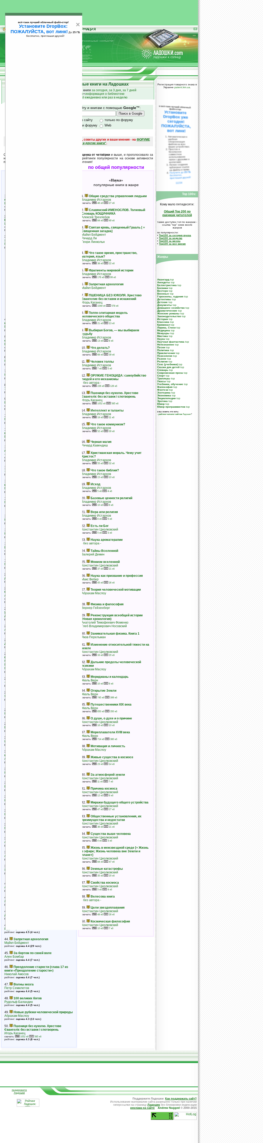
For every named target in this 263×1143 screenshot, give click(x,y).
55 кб (100, 463)
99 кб (112, 277)
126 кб (113, 386)
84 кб (100, 220)
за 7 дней (129, 90)
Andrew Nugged (169, 1107)
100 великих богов (28, 998)
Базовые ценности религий (111, 498)
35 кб (100, 875)
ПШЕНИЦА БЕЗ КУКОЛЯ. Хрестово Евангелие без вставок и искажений (111, 297)
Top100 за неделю (170, 238)
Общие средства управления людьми (118, 196)
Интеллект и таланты (107, 410)
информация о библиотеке (105, 94)
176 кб (100, 277)
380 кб (113, 739)
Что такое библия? (105, 470)
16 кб (100, 725)
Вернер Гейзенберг (95, 608)
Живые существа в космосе (112, 757)
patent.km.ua (182, 87)
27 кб (111, 203)
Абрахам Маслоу (16, 1016)
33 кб (100, 655)
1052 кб (24, 1036)
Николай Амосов (16, 974)
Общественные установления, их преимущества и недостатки (111, 818)
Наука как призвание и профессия (117, 576)
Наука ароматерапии (107, 540)
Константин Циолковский (99, 529)
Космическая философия (110, 921)
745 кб (100, 697)
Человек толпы (102, 361)
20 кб (111, 655)
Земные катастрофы (107, 869)
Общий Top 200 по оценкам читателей (177, 213)
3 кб (109, 533)
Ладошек (174, 414)
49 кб (111, 220)
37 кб (100, 569)
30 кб (111, 431)
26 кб (111, 582)
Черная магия (101, 442)
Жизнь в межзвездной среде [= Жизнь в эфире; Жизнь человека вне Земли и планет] (114, 851)
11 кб (111, 417)
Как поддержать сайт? (181, 1098)
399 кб (113, 697)
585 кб (37, 1036)
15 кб (100, 477)
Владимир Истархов (96, 200)
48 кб (100, 914)
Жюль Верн (89, 680)
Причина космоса (104, 788)
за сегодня (99, 90)
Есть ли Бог (100, 526)
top (172, 279)
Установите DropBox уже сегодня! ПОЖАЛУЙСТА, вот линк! (176, 121)
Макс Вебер (90, 579)
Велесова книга (103, 896)
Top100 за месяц (169, 241)
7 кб (99, 368)
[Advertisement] (99, 11)
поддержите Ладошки (19, 1091)
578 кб (114, 306)
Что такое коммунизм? (108, 424)
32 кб (111, 463)
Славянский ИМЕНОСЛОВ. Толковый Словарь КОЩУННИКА (113, 211)
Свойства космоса (105, 882)
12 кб (100, 795)
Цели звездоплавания (108, 907)
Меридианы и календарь (109, 677)
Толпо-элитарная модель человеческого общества (104, 314)
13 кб (111, 323)
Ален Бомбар (14, 956)
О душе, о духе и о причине (111, 718)
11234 (179, 182)
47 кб (100, 809)
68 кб (100, 354)
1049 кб (101, 306)
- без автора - (91, 383)
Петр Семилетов (16, 988)
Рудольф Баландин (18, 1002)
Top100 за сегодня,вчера (175, 235)
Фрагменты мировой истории (111, 270)
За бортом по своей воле (33, 953)
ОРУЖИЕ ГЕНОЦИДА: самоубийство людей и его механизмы (113, 377)
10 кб (111, 477)
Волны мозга (24, 984)
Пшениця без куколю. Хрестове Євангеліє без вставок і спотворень (32, 1027)
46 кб (100, 203)
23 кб (100, 764)
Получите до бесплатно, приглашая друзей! (180, 175)
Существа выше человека (111, 834)
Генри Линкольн (93, 242)
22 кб (111, 263)
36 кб (100, 827)
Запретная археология (31, 939)
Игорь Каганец (14, 1033)
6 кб (110, 505)
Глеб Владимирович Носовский (104, 626)
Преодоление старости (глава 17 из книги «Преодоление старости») (36, 968)
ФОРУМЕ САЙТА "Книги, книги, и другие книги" (100, 141)
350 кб (113, 711)
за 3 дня (115, 90)
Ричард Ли (89, 238)
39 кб (111, 354)
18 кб (100, 417)
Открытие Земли (103, 690)
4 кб (109, 491)
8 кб (110, 341)
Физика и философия (107, 604)
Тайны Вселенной (104, 551)
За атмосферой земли (108, 774)
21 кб (100, 323)
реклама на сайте (142, 1107)
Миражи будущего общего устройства (119, 802)
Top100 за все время (172, 243)
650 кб (100, 711)
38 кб (100, 263)
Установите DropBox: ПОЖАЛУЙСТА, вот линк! (39, 29)
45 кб (100, 582)
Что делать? (100, 348)
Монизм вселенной (105, 562)
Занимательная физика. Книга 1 (115, 633)
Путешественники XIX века (111, 704)
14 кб (111, 764)
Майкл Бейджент (16, 943)
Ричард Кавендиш (94, 445)
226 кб (100, 386)
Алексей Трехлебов (95, 217)
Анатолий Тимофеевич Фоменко (104, 622)
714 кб (100, 739)
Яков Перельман (93, 637)
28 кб (111, 914)
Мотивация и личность (108, 746)
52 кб (100, 431)
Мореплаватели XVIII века (110, 732)
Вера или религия (104, 512)
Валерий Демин (93, 554)
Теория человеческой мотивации (116, 589)
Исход (95, 484)
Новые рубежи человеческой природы (43, 1012)
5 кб (109, 368)
